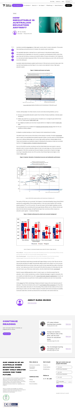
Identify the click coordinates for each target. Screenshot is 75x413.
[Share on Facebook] (12, 53)
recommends (59, 135)
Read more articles (32, 302)
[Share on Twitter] (12, 50)
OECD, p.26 (23, 153)
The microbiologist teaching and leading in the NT (55, 347)
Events (68, 5)
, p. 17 (55, 105)
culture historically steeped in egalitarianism (47, 276)
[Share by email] (12, 60)
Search (68, 1)
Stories (14, 13)
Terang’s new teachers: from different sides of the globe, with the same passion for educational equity (55, 335)
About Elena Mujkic (39, 300)
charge (21, 283)
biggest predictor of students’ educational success (35, 143)
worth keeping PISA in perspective (48, 284)
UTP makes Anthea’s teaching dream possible (54, 323)
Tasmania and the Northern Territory (44, 126)
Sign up (60, 386)
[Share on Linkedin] (12, 56)
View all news (7, 333)
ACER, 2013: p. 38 (34, 120)
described (29, 47)
